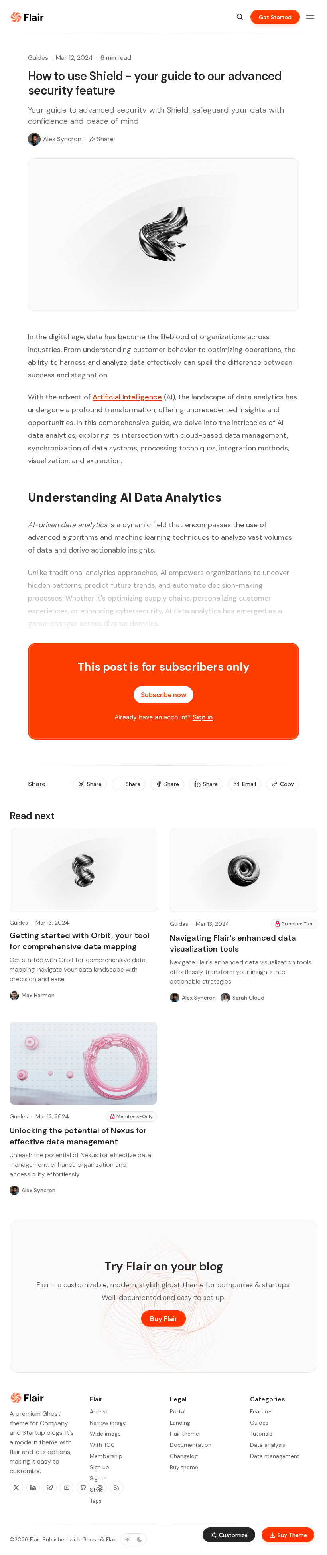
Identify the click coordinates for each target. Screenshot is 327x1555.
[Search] (240, 17)
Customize (233, 1535)
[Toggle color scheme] (133, 1539)
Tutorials (261, 1433)
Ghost (90, 1539)
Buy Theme (292, 1535)
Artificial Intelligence (127, 397)
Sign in (203, 717)
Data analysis (267, 1444)
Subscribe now (163, 695)
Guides (38, 57)
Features (261, 1411)
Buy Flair (163, 1318)
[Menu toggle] (310, 17)
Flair (35, 1539)
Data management (274, 1456)
